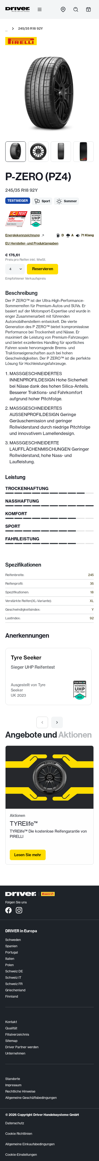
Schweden (13, 940)
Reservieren (42, 269)
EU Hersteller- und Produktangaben (31, 243)
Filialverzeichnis (17, 1034)
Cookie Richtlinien (18, 1134)
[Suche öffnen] (75, 9)
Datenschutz (14, 1123)
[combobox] (9, 269)
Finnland (11, 996)
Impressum (13, 1085)
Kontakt (11, 1022)
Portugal (11, 952)
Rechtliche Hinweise (20, 1091)
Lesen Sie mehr (27, 855)
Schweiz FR (13, 984)
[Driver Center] (17, 9)
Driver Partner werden (22, 1047)
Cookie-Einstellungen (21, 1155)
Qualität (11, 1028)
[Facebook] (8, 910)
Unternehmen (15, 1053)
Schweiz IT (13, 977)
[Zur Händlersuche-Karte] (63, 9)
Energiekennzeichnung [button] (22, 235)
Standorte (12, 1079)
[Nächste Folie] (57, 722)
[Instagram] (19, 910)
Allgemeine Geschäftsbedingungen (31, 1098)
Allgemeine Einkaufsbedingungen (30, 1144)
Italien (9, 959)
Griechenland (15, 990)
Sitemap (11, 1041)
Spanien (11, 946)
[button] (16, 219)
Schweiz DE (14, 971)
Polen (9, 965)
